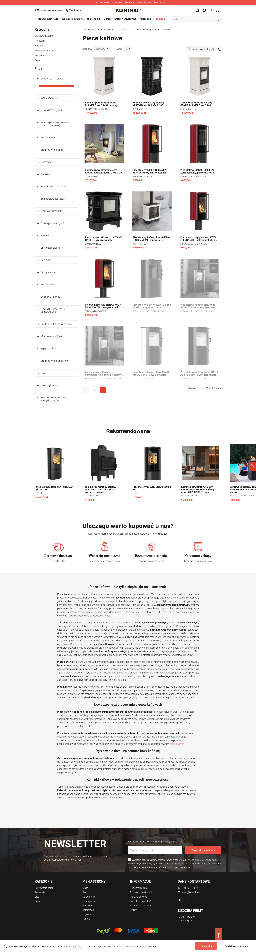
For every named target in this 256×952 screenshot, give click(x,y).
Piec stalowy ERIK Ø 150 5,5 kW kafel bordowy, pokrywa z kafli (150, 171)
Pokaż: (118, 49)
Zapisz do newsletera (203, 850)
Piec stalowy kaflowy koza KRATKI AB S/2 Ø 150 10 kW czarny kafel (199, 373)
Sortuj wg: (87, 49)
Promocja (160, 18)
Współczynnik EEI (50, 98)
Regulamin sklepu (139, 887)
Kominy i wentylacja (45, 50)
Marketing (40, 55)
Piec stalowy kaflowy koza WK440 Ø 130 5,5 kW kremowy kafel (151, 238)
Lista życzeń (89, 901)
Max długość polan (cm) (53, 186)
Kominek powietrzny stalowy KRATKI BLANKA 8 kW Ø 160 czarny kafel (148, 104)
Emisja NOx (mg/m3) (51, 211)
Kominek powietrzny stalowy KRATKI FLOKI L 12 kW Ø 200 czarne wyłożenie (100, 489)
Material (45, 235)
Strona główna (89, 29)
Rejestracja (88, 909)
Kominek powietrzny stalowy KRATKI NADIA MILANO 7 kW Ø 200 (104, 171)
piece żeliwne (177, 743)
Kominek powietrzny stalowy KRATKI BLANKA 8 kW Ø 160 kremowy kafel (196, 104)
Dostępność (47, 162)
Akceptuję (207, 946)
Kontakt (86, 918)
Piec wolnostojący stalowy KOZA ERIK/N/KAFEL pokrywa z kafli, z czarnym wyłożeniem (198, 238)
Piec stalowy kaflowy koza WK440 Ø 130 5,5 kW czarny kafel (103, 238)
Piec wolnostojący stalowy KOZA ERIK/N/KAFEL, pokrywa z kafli (103, 306)
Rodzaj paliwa (48, 284)
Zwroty (133, 909)
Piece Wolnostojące (47, 18)
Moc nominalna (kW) (51, 336)
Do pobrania (88, 896)
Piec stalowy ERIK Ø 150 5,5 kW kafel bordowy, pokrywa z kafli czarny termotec (197, 171)
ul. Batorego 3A (185, 920)
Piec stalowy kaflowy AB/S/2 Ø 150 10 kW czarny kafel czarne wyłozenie (152, 306)
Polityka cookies (138, 896)
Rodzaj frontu (48, 137)
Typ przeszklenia (49, 348)
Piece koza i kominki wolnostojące (137, 29)
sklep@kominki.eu (191, 892)
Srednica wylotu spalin (52, 149)
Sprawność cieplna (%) (52, 247)
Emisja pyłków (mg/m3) (53, 223)
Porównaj (87, 905)
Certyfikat (46, 260)
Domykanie (46, 174)
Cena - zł (52, 78)
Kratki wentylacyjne (125, 18)
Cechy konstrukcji (50, 272)
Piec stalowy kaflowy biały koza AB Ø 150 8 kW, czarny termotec (197, 306)
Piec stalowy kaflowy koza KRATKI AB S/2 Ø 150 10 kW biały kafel (151, 373)
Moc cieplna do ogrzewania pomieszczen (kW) (55, 124)
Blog (37, 896)
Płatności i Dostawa (140, 905)
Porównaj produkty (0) (202, 49)
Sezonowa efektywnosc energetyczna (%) (53, 399)
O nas (85, 887)
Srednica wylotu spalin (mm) (55, 360)
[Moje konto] (217, 10)
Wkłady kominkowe (73, 18)
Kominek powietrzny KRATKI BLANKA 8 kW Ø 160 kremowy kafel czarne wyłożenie (101, 104)
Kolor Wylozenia (49, 385)
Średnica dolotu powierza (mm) (57, 324)
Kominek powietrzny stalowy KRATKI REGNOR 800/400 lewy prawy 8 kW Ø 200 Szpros (197, 489)
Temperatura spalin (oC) (53, 198)
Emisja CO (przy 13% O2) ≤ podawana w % (54, 310)
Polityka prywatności (236, 946)
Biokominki (93, 18)
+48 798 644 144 (190, 887)
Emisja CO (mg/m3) (51, 296)
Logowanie (88, 914)
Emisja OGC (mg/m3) (52, 110)
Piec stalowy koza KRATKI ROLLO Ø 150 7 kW (54, 488)
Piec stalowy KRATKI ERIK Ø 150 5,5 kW (152, 488)
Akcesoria (145, 18)
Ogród (107, 18)
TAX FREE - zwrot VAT (141, 901)
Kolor (43, 373)
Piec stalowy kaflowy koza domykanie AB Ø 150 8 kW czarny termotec (103, 373)
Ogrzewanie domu (44, 35)
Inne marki (40, 45)
